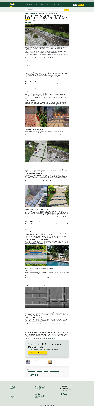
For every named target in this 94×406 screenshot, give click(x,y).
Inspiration (61, 1)
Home (26, 4)
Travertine (47, 183)
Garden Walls (37, 394)
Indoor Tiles (37, 390)
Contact (82, 1)
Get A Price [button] (80, 4)
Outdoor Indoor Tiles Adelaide (41, 399)
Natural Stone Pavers (39, 388)
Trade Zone (75, 1)
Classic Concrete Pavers (40, 386)
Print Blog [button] (28, 22)
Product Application (40, 4)
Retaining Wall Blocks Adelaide (41, 391)
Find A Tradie (68, 1)
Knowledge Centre (52, 4)
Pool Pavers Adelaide (39, 398)
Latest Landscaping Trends (40, 395)
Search (66, 9)
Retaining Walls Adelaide (40, 393)
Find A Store (61, 4)
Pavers (36, 385)
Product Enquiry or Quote (38, 353)
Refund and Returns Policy (15, 397)
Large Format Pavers (39, 387)
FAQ (10, 394)
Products (31, 4)
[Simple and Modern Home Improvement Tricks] (50, 361)
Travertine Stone (32, 219)
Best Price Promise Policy (15, 393)
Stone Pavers (41, 79)
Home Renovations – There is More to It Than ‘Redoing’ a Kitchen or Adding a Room (38, 362)
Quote (11, 391)
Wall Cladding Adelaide (39, 397)
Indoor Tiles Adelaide (39, 396)
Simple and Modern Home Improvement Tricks (59, 361)
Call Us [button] (75, 4)
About (11, 390)
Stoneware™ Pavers (39, 389)
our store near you (51, 338)
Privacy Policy (12, 396)
